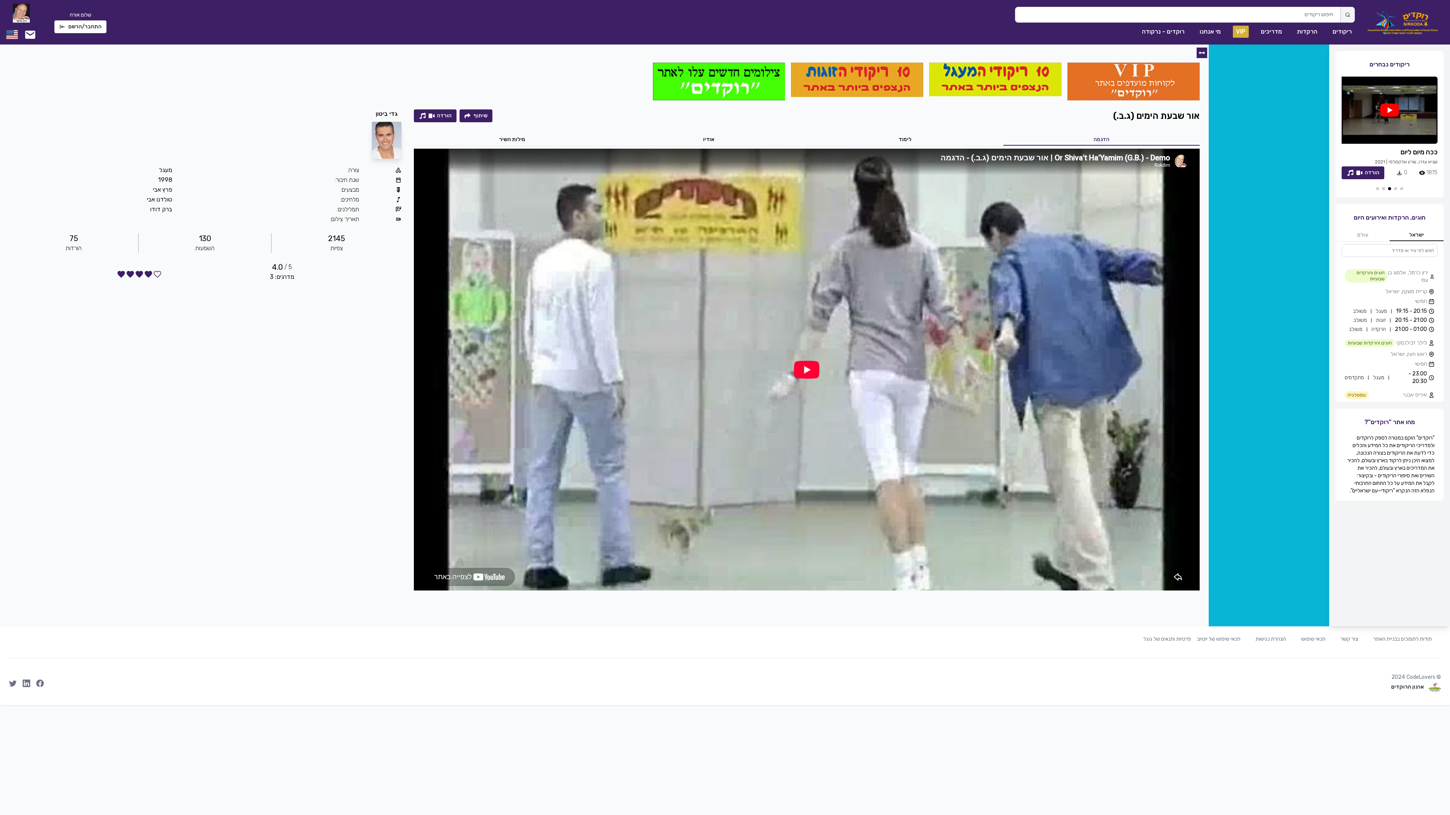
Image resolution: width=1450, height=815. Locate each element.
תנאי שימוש (1313, 639)
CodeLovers (1421, 677)
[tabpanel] (1390, 323)
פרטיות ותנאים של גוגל (1167, 639)
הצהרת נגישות (1271, 639)
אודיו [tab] (708, 139)
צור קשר (1349, 639)
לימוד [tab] (905, 139)
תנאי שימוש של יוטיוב (1218, 639)
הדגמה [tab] (1101, 139)
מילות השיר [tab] (512, 139)
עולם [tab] (1362, 235)
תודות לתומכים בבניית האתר (1402, 639)
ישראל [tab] (1416, 235)
